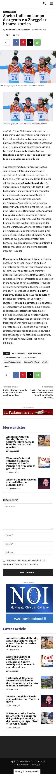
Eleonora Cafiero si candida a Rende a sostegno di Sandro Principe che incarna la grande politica (20, 463)
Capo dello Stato (34, 353)
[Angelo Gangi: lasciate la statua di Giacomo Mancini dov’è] (44, 483)
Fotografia (37, 764)
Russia (44, 362)
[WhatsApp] (37, 42)
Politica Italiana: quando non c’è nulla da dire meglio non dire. (15, 393)
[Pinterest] (23, 42)
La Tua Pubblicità (21, 764)
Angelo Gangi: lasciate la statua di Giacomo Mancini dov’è (21, 482)
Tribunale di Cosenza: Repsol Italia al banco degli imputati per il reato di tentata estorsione (22, 682)
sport (6, 366)
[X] (30, 42)
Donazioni (40, 761)
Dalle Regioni (10, 12)
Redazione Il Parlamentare (18, 29)
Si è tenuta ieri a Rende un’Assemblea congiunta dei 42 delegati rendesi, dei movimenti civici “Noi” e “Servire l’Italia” (22, 718)
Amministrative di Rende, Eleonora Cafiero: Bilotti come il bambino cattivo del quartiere (20, 442)
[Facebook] (16, 42)
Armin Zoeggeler (18, 353)
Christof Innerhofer (12, 357)
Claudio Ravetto (29, 357)
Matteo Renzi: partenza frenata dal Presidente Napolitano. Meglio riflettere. (41, 394)
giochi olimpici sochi (12, 362)
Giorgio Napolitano (31, 362)
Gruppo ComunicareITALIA (21, 761)
